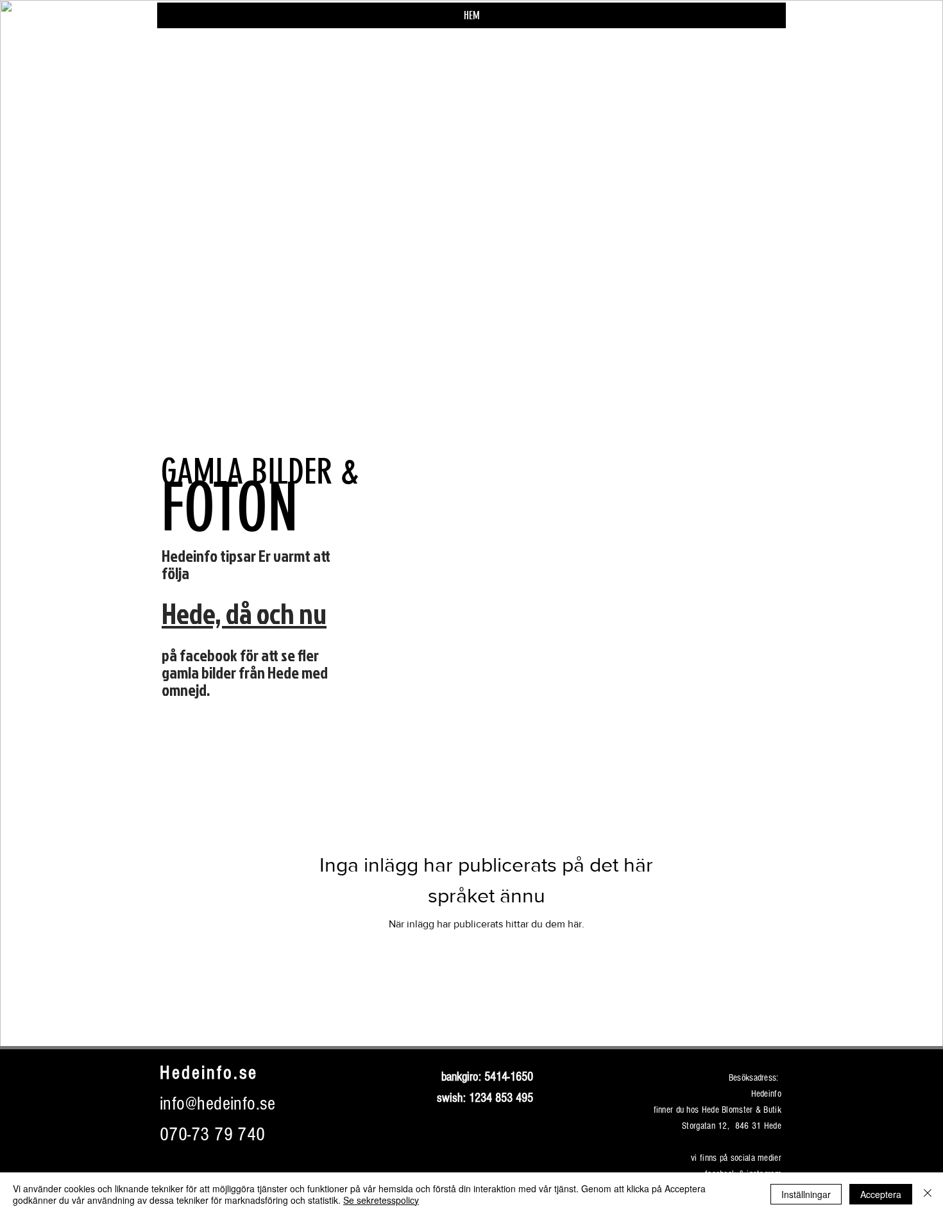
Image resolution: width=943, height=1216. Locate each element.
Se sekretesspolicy (381, 1200)
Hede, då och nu (244, 613)
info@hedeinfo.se (217, 1104)
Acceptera (880, 1194)
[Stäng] (927, 1194)
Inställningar (806, 1194)
